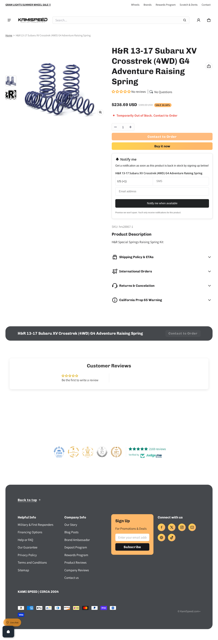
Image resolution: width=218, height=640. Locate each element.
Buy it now (162, 146)
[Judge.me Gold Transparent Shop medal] (73, 451)
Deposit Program (75, 547)
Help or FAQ (25, 540)
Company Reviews (76, 570)
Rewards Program (166, 4)
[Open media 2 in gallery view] (10, 94)
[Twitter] (171, 527)
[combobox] (120, 20)
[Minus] (115, 127)
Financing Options (30, 532)
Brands (148, 4)
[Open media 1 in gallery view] (10, 81)
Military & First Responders (35, 525)
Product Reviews (75, 562)
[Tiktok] (171, 537)
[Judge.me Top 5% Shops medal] (102, 451)
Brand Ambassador (77, 540)
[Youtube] (192, 527)
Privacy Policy (27, 555)
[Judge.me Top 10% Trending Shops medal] (116, 451)
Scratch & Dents (189, 4)
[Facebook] (161, 527)
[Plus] (130, 127)
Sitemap (23, 570)
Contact (206, 4)
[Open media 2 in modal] (63, 89)
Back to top (27, 500)
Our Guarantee (27, 547)
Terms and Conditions (32, 562)
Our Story (70, 525)
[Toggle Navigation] (9, 20)
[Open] (8, 631)
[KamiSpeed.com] (33, 20)
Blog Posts (71, 532)
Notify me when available (162, 203)
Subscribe (132, 547)
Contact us (71, 578)
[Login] (198, 20)
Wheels (135, 4)
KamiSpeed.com (189, 611)
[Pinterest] (161, 537)
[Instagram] (182, 527)
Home (8, 35)
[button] (209, 20)
